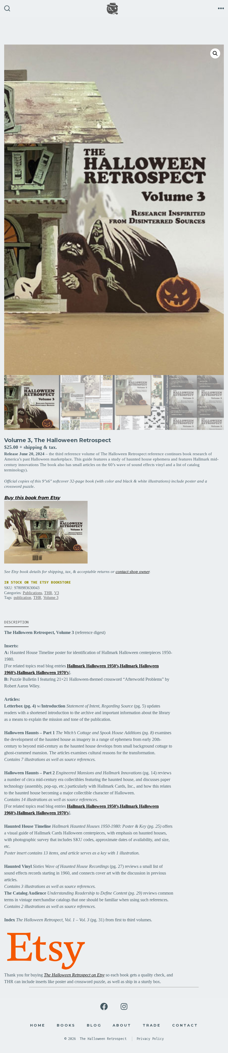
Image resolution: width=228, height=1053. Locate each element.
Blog (94, 1025)
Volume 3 (50, 598)
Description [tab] (16, 622)
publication (22, 598)
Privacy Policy (150, 1039)
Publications (32, 593)
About (122, 1025)
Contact (185, 1025)
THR (48, 593)
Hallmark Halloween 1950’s (93, 665)
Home (37, 1025)
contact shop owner (132, 571)
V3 (56, 593)
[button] (215, 53)
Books (66, 1025)
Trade (152, 1025)
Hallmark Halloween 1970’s (43, 672)
